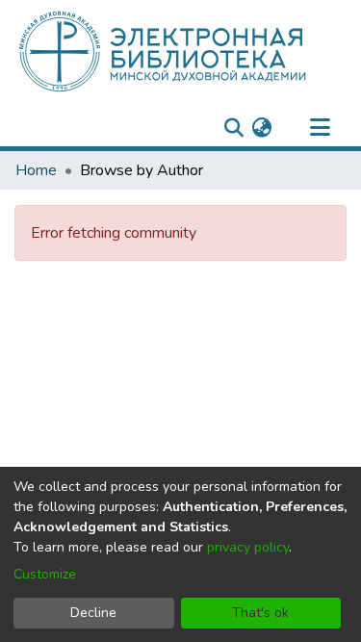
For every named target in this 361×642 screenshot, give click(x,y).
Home (36, 170)
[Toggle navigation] (320, 128)
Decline (93, 612)
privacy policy (248, 547)
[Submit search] (233, 128)
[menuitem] (261, 128)
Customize (44, 574)
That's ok (260, 612)
